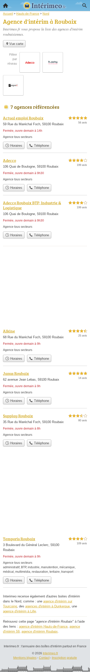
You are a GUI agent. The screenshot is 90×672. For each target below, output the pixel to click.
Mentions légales (24, 658)
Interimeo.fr (50, 653)
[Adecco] (45, 169)
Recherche (84, 5)
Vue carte (16, 44)
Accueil (5, 5)
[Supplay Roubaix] (45, 425)
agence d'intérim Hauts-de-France (43, 626)
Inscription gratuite (64, 658)
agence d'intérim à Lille (19, 611)
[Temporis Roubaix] (45, 554)
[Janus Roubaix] (45, 382)
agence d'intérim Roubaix (40, 631)
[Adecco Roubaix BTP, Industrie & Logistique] (45, 214)
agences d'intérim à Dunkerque (47, 606)
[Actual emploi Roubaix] (45, 127)
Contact (44, 658)
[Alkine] (45, 340)
